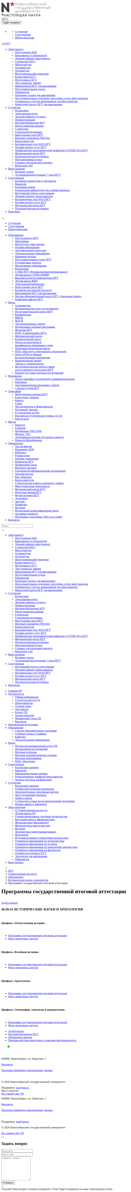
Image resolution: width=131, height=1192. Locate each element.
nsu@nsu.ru (22, 1087)
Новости (20, 424)
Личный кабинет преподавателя (34, 196)
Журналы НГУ (23, 330)
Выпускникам (16, 168)
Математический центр (28, 336)
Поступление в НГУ (27, 238)
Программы (22, 241)
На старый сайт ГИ (12, 1093)
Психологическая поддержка (32, 156)
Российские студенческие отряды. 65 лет (38, 415)
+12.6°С (6, 43)
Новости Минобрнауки (28, 440)
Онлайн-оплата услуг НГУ (30, 147)
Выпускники (15, 862)
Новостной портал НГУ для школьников (38, 104)
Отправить (8, 1182)
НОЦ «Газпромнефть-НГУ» (31, 333)
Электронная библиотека (29, 284)
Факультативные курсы (28, 159)
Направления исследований (31, 749)
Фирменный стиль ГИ (28, 718)
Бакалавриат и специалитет (31, 55)
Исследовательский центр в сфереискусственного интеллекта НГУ (35, 368)
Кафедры (20, 736)
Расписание (22, 110)
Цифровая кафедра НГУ (29, 299)
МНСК (19, 317)
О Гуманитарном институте (31, 810)
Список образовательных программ (36, 730)
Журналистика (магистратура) (32, 825)
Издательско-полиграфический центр (37, 510)
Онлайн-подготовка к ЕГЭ (30, 853)
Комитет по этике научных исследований (39, 372)
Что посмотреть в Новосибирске (34, 406)
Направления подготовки (23, 724)
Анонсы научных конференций (33, 779)
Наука (11, 302)
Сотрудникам (23, 34)
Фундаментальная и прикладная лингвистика (41, 837)
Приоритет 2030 (24, 449)
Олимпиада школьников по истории (36, 844)
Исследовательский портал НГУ (34, 311)
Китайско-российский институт (33, 290)
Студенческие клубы (27, 412)
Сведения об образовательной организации (40, 470)
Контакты (14, 519)
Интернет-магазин (26, 467)
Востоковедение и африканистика (35, 819)
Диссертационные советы (30, 323)
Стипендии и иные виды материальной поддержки (45, 801)
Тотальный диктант (26, 409)
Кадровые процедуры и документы (35, 180)
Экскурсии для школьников (31, 856)
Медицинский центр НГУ (30, 153)
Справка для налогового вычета (33, 162)
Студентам (21, 31)
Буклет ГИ (21, 712)
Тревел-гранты (23, 798)
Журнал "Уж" (23, 434)
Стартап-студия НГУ (27, 388)
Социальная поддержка (28, 131)
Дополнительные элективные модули (37, 791)
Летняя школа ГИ (25, 813)
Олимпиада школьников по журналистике (39, 840)
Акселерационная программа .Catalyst (37, 385)
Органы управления (27, 458)
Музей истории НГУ (27, 495)
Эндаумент (21, 498)
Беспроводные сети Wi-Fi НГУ (33, 144)
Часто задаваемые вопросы (30, 795)
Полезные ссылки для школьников (35, 95)
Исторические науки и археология (28, 880)
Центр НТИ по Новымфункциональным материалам (32, 356)
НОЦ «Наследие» (25, 761)
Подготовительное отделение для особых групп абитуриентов (51, 98)
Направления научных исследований (36, 308)
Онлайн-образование (27, 247)
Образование (15, 235)
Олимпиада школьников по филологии (38, 850)
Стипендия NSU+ (25, 61)
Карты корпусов (24, 141)
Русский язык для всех (28, 262)
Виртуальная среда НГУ (29, 135)
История (20, 507)
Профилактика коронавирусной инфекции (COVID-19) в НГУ (51, 150)
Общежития (22, 92)
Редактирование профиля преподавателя (38, 776)
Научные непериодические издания (36, 755)
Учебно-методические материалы (34, 788)
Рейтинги (20, 452)
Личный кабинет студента (30, 116)
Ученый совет (23, 706)
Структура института (27, 700)
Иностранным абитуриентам (32, 73)
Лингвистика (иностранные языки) (35, 831)
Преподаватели (24, 703)
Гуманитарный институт (22, 873)
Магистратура (23, 64)
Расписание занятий (27, 767)
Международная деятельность (32, 486)
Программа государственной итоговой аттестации (37, 935)
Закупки (20, 501)
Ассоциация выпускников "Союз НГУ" (38, 174)
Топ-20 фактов (23, 446)
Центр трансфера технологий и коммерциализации (45, 379)
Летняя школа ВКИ (26, 281)
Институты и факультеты (29, 244)
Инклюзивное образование (31, 265)
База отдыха (22, 418)
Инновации (15, 375)
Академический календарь (30, 250)
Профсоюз (21, 504)
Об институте (16, 693)
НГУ (11, 870)
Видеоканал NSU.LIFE (28, 431)
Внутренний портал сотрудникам (34, 193)
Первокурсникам (25, 119)
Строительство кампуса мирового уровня (39, 483)
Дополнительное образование (32, 253)
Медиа (12, 421)
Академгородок (24, 473)
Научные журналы (26, 752)
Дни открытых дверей (28, 82)
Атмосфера (14, 391)
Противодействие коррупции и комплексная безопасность (42, 1040)
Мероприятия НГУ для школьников (35, 86)
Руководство (22, 455)
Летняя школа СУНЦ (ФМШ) (32, 274)
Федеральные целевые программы (35, 326)
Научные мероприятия (28, 758)
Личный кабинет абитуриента (32, 58)
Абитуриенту (16, 49)
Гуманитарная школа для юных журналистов (41, 816)
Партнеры (14, 211)
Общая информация (26, 697)
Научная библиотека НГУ (30, 122)
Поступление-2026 (26, 52)
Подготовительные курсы (30, 89)
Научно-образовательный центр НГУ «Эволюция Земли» (48, 296)
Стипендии (21, 128)
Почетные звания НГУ (28, 492)
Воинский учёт (24, 165)
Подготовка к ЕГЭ (26, 79)
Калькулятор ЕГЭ (25, 76)
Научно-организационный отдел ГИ (36, 746)
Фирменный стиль (26, 464)
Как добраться (23, 477)
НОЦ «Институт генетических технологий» (41, 351)
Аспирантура (23, 67)
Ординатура (22, 70)
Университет (15, 443)
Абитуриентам (16, 807)
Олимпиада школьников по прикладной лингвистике (46, 847)
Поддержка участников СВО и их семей (38, 516)
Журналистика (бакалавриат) (32, 822)
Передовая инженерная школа (32, 348)
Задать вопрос (9, 902)
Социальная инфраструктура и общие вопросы (42, 190)
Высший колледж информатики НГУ (36, 277)
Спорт (18, 403)
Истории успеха (24, 171)
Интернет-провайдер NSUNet (32, 138)
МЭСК (19, 320)
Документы (21, 709)
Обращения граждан (20, 1037)
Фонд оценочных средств (23, 938)
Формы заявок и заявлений (31, 804)
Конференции (23, 314)
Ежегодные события (27, 397)
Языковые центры (25, 256)
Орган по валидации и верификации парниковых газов (34, 344)
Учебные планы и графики (30, 733)
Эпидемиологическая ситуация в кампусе (39, 437)
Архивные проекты (26, 513)
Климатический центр (28, 339)
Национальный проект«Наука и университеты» (29, 362)
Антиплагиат (16, 1031)
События (20, 428)
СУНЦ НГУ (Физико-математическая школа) (41, 271)
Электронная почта (26, 113)
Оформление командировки (31, 773)
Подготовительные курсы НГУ (33, 259)
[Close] (2, 1137)
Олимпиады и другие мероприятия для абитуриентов (46, 101)
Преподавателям (24, 37)
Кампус (19, 400)
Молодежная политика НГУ (31, 394)
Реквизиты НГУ (24, 461)
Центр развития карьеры (29, 125)
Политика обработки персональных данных (27, 1070)
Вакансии (20, 184)
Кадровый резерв (25, 187)
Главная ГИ (15, 690)
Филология (21, 834)
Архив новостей (24, 715)
